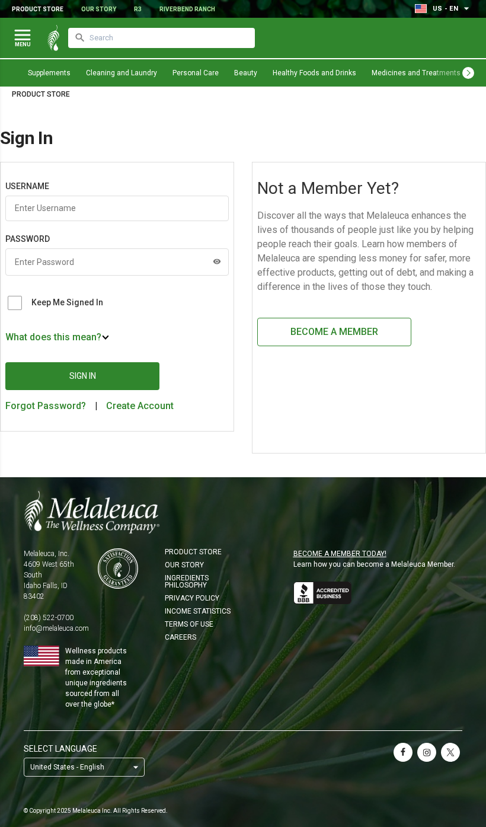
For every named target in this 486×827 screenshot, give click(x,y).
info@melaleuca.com (56, 628)
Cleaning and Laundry (121, 73)
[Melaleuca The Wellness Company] (243, 512)
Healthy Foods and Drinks (314, 73)
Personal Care (195, 73)
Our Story (98, 9)
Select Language (60, 748)
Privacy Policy (192, 598)
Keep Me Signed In (67, 302)
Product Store (37, 9)
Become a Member (334, 331)
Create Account (140, 405)
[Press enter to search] (80, 38)
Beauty (245, 73)
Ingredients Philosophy (187, 581)
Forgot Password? (45, 405)
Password (27, 239)
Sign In (82, 376)
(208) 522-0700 (48, 618)
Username (27, 186)
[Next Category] (468, 73)
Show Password (217, 261)
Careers (180, 637)
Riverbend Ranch (187, 9)
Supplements (49, 73)
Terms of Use (189, 624)
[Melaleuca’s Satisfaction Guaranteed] (118, 568)
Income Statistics (198, 611)
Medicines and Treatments (416, 73)
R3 (138, 9)
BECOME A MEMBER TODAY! (339, 554)
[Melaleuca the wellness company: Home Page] (53, 38)
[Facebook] (403, 752)
